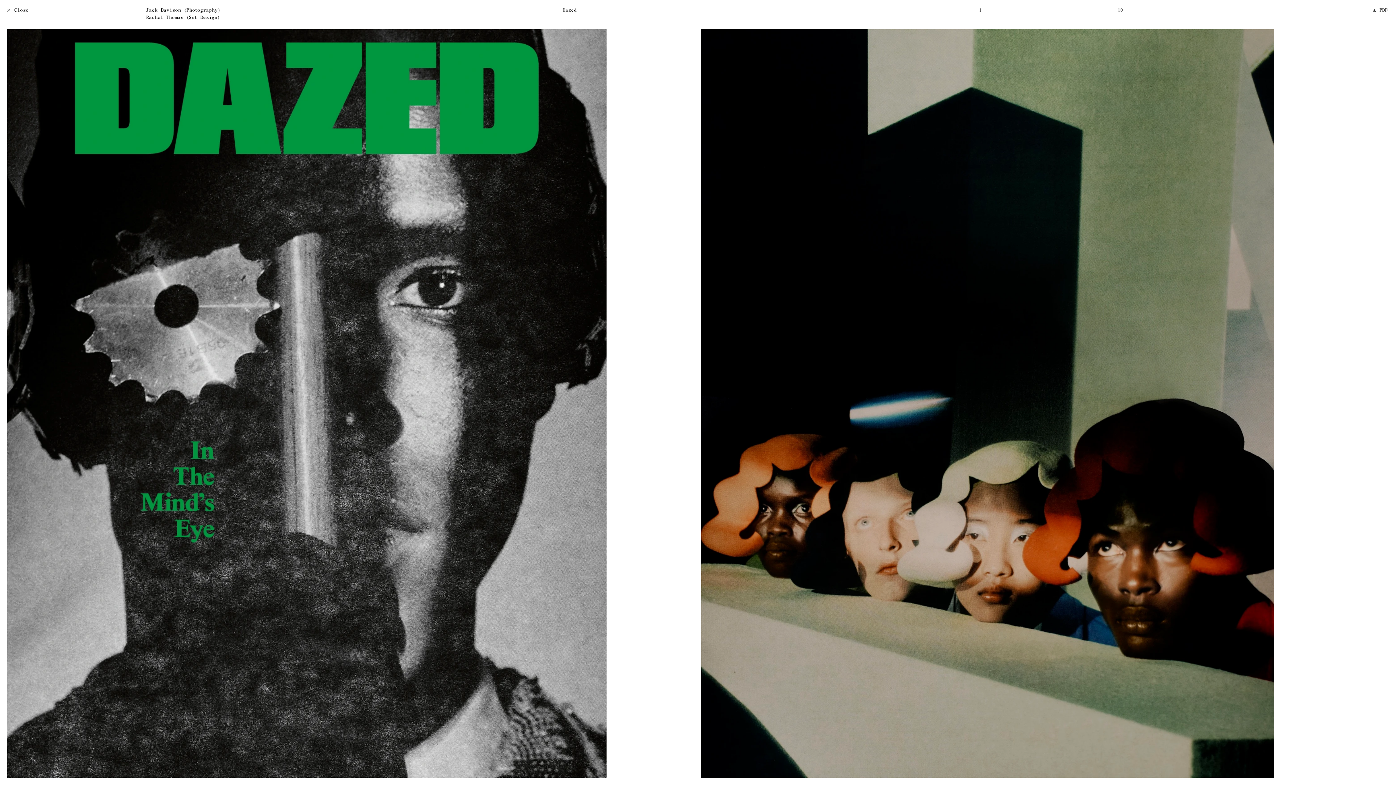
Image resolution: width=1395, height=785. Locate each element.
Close (21, 10)
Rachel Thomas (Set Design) (183, 18)
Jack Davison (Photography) (183, 10)
